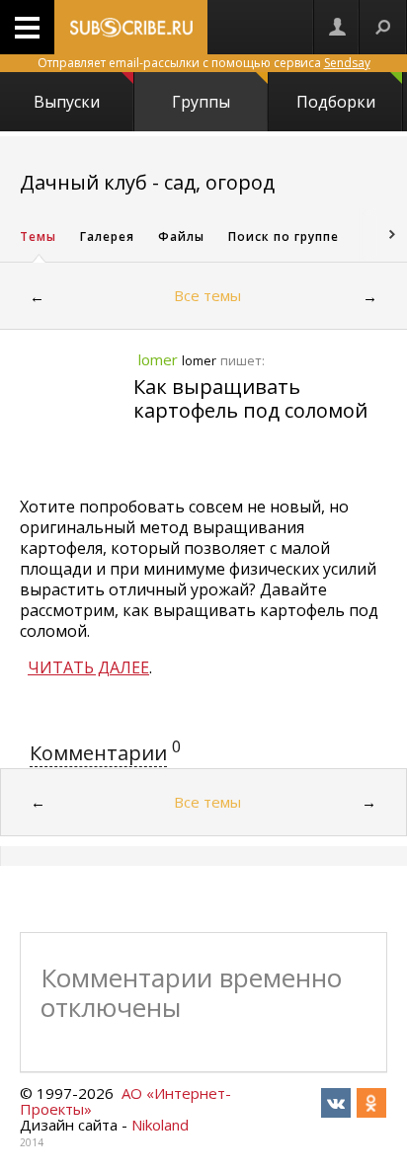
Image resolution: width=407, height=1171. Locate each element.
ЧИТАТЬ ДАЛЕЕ (88, 667)
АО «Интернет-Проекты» (125, 1101)
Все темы (207, 295)
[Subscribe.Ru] (130, 27)
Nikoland (160, 1124)
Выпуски (67, 102)
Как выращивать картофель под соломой (250, 398)
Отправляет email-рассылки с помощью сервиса (204, 62)
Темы (38, 236)
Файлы (181, 236)
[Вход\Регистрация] (337, 27)
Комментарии (98, 753)
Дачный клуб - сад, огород (147, 182)
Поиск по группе (283, 236)
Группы (201, 102)
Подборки (335, 102)
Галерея (107, 236)
